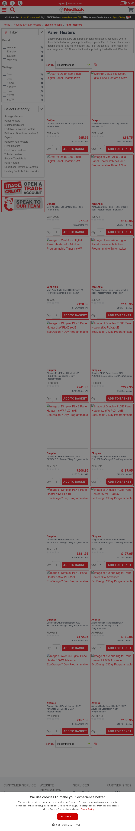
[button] (68, 825)
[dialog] (67, 811)
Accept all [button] (67, 816)
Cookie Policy (87, 809)
